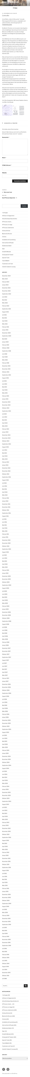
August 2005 (5, 732)
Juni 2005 (4, 738)
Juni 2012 (4, 486)
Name (4, 157)
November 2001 (6, 861)
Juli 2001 (4, 873)
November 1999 (6, 921)
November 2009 (6, 579)
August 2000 (5, 906)
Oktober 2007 (5, 654)
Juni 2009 (4, 594)
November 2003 (6, 795)
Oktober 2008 (5, 618)
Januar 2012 (5, 501)
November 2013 (6, 438)
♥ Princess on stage (7, 224)
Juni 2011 (4, 522)
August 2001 (5, 870)
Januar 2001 (5, 891)
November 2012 (6, 471)
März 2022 (5, 303)
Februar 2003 (5, 822)
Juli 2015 (4, 381)
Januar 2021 (5, 330)
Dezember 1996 (6, 942)
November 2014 (6, 405)
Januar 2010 (5, 573)
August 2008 (5, 624)
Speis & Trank (5, 257)
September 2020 (6, 336)
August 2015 (5, 378)
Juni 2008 (4, 630)
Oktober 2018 (5, 348)
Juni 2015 (4, 384)
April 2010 (4, 564)
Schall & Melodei (6, 251)
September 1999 (6, 924)
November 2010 (6, 543)
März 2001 (5, 885)
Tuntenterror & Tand (7, 263)
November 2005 (6, 723)
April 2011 (4, 528)
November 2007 (6, 651)
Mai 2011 (4, 525)
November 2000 (6, 897)
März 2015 (5, 393)
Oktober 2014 (5, 408)
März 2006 (5, 711)
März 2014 (5, 426)
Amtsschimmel (6, 230)
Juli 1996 (4, 948)
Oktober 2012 (5, 474)
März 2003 (5, 819)
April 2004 (5, 780)
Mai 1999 (4, 930)
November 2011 (6, 507)
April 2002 (5, 846)
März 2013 (5, 459)
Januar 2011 (5, 537)
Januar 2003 (5, 825)
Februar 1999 (5, 936)
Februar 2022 (5, 306)
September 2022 (6, 294)
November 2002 (6, 831)
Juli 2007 (4, 663)
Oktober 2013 (5, 441)
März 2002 (5, 849)
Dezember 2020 (6, 333)
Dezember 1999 (6, 918)
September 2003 (6, 801)
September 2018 (6, 351)
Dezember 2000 (6, 894)
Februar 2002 (5, 852)
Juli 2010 (4, 555)
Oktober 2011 (5, 510)
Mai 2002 (4, 843)
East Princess (10, 2)
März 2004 (5, 783)
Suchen (24, 206)
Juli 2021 (4, 315)
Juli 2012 (4, 483)
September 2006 (6, 693)
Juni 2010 (4, 558)
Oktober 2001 (5, 864)
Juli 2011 (4, 519)
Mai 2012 (4, 489)
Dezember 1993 (6, 972)
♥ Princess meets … (7, 221)
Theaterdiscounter (7, 24)
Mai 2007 (4, 669)
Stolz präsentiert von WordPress (9, 1073)
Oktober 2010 (5, 546)
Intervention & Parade (8, 242)
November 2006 (6, 687)
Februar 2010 (5, 570)
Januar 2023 (5, 285)
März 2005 (5, 747)
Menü (15, 8)
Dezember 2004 (6, 756)
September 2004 (6, 765)
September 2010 (6, 549)
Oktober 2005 (5, 726)
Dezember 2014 (6, 402)
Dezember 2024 (6, 276)
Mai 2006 (4, 705)
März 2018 (5, 360)
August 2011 (5, 516)
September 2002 (6, 837)
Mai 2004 (4, 777)
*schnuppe (5, 212)
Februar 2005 (5, 750)
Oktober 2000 (5, 900)
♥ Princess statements (8, 227)
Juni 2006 (4, 702)
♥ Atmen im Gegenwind (8, 215)
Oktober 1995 (5, 957)
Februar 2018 (5, 363)
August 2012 (5, 480)
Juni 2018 (4, 354)
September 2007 (6, 657)
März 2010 (5, 567)
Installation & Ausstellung (9, 239)
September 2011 (6, 513)
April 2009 (5, 600)
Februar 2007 (5, 678)
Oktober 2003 (5, 798)
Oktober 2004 (5, 762)
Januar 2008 (5, 645)
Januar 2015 (5, 399)
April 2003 (5, 816)
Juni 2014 (4, 417)
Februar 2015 (5, 396)
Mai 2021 (4, 318)
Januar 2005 (5, 753)
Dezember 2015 (6, 366)
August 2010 (5, 552)
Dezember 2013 (6, 435)
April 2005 (5, 744)
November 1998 (6, 939)
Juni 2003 (4, 810)
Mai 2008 (4, 633)
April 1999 (5, 933)
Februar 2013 (5, 462)
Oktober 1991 (5, 975)
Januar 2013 (5, 465)
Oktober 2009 (5, 582)
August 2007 (5, 660)
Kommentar (5, 137)
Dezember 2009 (6, 576)
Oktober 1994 (5, 963)
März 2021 (4, 324)
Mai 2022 (4, 300)
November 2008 (6, 615)
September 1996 (6, 945)
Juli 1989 (4, 978)
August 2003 (5, 804)
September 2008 (6, 621)
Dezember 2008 (6, 612)
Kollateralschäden (7, 245)
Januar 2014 (5, 432)
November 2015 (6, 369)
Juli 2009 (4, 591)
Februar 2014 (5, 429)
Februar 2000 (5, 915)
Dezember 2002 (6, 828)
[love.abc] (7, 115)
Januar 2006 (5, 717)
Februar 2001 (5, 888)
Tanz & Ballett (5, 260)
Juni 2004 (4, 774)
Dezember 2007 (6, 648)
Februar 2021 (5, 327)
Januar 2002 (5, 855)
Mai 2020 (4, 339)
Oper (3, 248)
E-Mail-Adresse (6, 165)
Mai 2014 (4, 420)
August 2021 (5, 312)
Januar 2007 (5, 681)
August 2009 (5, 588)
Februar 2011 (5, 534)
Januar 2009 (5, 609)
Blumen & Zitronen (7, 233)
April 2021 (4, 321)
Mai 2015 (4, 387)
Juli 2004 (4, 771)
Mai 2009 (4, 597)
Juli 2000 (4, 909)
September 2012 (6, 477)
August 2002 (5, 840)
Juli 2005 (4, 735)
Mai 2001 (4, 879)
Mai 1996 (4, 951)
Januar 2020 (5, 342)
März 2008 (5, 639)
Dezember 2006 (6, 684)
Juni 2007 (4, 666)
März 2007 (5, 675)
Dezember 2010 (6, 540)
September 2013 (6, 444)
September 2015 (6, 375)
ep (16, 13)
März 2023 (5, 279)
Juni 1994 (4, 969)
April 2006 (5, 708)
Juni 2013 (4, 450)
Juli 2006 (4, 699)
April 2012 (4, 492)
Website (4, 172)
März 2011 (4, 531)
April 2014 (4, 423)
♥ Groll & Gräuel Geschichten (9, 218)
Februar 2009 (5, 606)
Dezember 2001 (6, 858)
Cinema (4, 236)
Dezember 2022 (6, 288)
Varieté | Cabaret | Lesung (8, 266)
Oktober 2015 (5, 372)
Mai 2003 (4, 813)
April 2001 (4, 882)
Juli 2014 (4, 414)
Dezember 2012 (6, 468)
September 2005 (6, 729)
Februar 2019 (5, 345)
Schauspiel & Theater (10, 123)
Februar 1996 (5, 954)
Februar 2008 (5, 642)
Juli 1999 (4, 927)
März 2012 (4, 495)
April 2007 (5, 672)
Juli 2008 (4, 627)
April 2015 (4, 390)
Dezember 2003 (6, 792)
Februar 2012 (5, 498)
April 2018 (4, 357)
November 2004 (6, 759)
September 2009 (6, 585)
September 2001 (6, 867)
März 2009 (5, 603)
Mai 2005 (4, 741)
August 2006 (5, 696)
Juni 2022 (4, 297)
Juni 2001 (4, 876)
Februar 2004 (5, 786)
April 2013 (4, 456)
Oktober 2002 (5, 834)
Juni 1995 (4, 960)
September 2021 (6, 309)
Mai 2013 (4, 453)
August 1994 (5, 966)
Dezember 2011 (6, 504)
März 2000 (5, 912)
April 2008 (5, 636)
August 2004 (5, 768)
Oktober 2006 (5, 690)
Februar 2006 (5, 714)
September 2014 (6, 411)
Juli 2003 (4, 807)
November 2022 (6, 291)
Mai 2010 (4, 561)
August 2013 (5, 447)
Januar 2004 (5, 789)
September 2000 (6, 903)
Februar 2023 (5, 282)
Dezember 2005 (6, 720)
